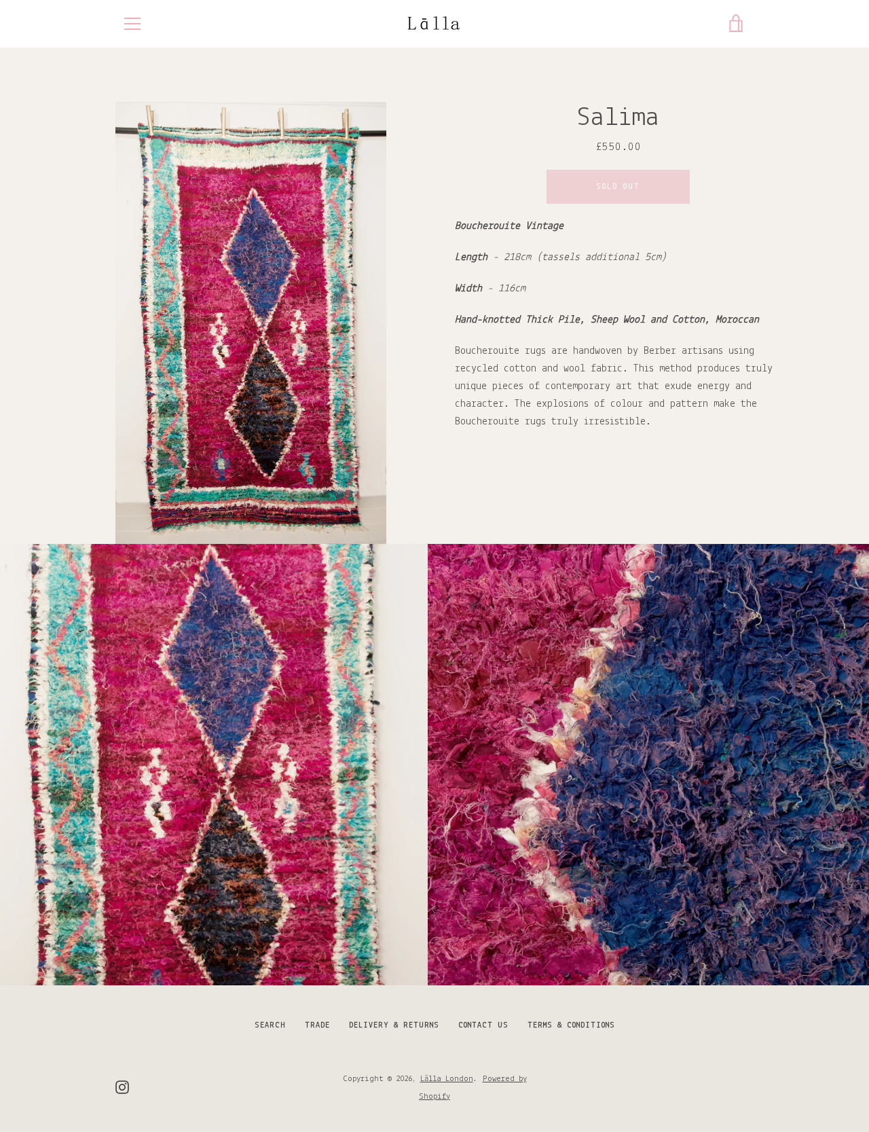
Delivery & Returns (394, 1025)
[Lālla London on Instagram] (122, 1087)
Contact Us (483, 1025)
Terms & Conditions (571, 1025)
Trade (317, 1025)
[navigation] (132, 24)
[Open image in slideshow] (250, 323)
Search (270, 1025)
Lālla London (446, 1078)
